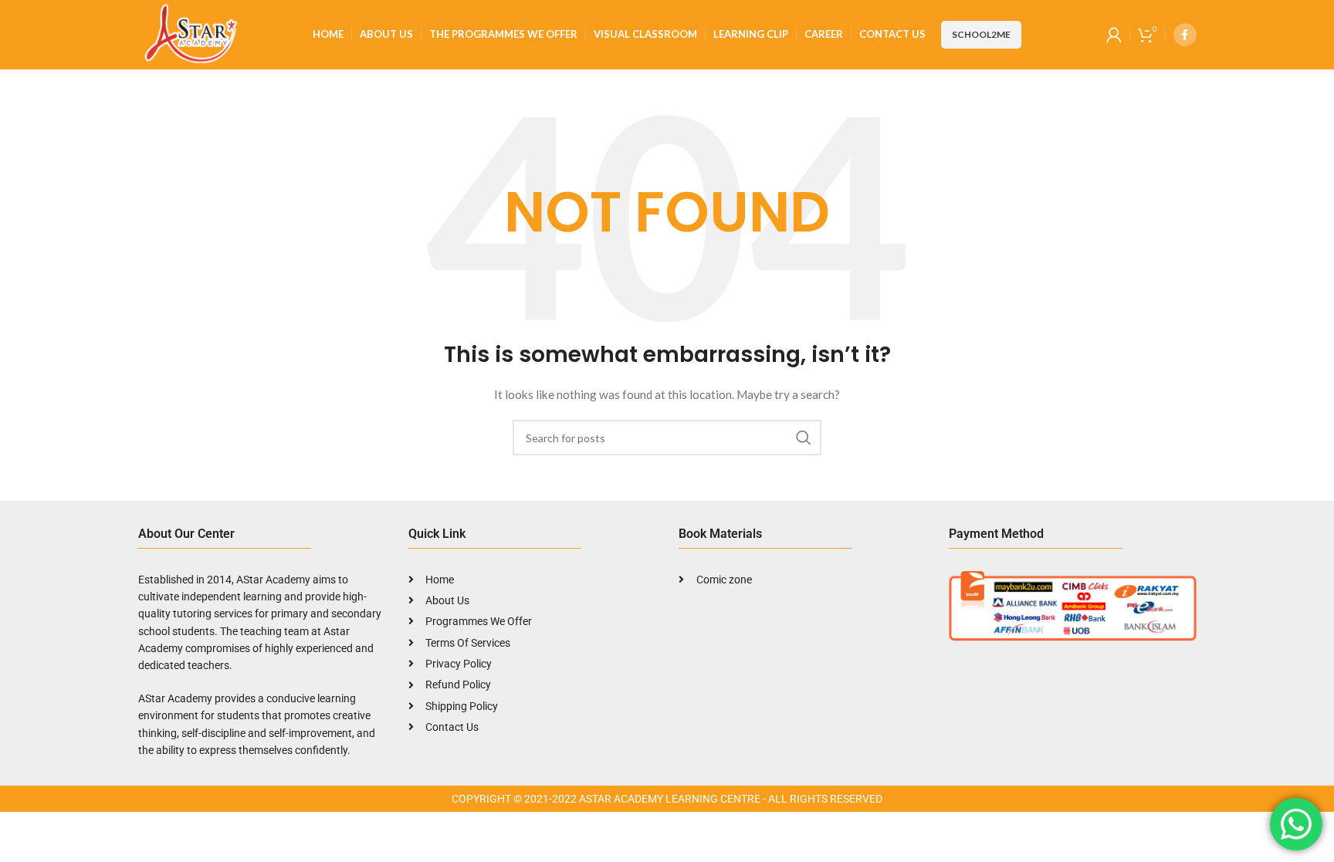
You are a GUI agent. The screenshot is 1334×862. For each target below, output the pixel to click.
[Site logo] (188, 33)
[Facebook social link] (1185, 34)
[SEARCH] (803, 437)
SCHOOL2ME (981, 34)
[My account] (1114, 34)
